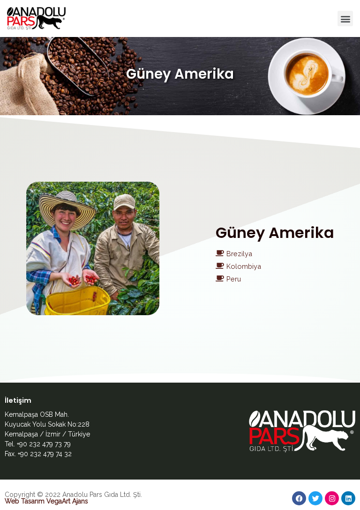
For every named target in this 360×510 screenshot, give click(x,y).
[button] (345, 18)
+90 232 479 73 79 (44, 444)
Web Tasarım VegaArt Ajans (46, 501)
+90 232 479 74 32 (45, 454)
